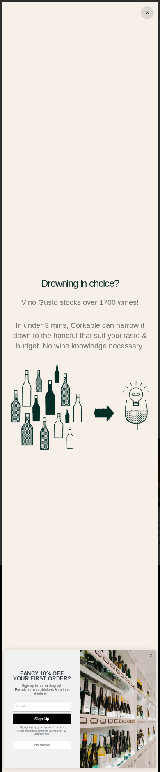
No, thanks (41, 745)
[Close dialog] (151, 655)
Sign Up (41, 719)
